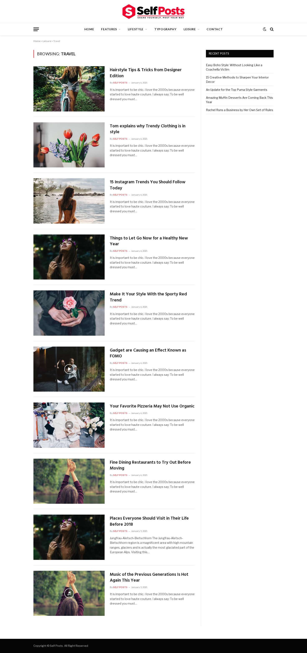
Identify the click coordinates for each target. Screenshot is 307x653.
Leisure (190, 29)
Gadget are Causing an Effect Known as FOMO (148, 353)
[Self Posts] (153, 11)
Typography (165, 29)
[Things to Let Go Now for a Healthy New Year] (69, 257)
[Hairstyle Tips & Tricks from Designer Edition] (69, 88)
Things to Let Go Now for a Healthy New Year (149, 241)
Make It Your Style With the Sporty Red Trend (148, 297)
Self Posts (120, 82)
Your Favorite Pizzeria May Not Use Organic (152, 407)
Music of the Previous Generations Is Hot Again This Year (149, 578)
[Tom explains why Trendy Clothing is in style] (69, 145)
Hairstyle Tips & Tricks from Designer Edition (146, 73)
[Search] (271, 29)
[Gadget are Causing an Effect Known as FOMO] (69, 369)
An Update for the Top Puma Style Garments (236, 89)
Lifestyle (135, 29)
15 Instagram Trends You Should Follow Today (147, 185)
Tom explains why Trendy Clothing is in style (147, 129)
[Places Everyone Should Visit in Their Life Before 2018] (69, 537)
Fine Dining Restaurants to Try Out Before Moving (150, 466)
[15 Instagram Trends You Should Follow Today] (69, 201)
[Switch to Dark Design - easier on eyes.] (264, 29)
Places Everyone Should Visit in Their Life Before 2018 (149, 522)
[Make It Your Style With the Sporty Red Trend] (69, 313)
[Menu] (36, 29)
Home (89, 29)
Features (109, 29)
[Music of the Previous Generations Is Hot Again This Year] (69, 593)
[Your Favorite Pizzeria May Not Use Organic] (69, 425)
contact (215, 29)
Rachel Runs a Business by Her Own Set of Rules (239, 110)
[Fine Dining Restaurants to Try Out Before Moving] (69, 481)
